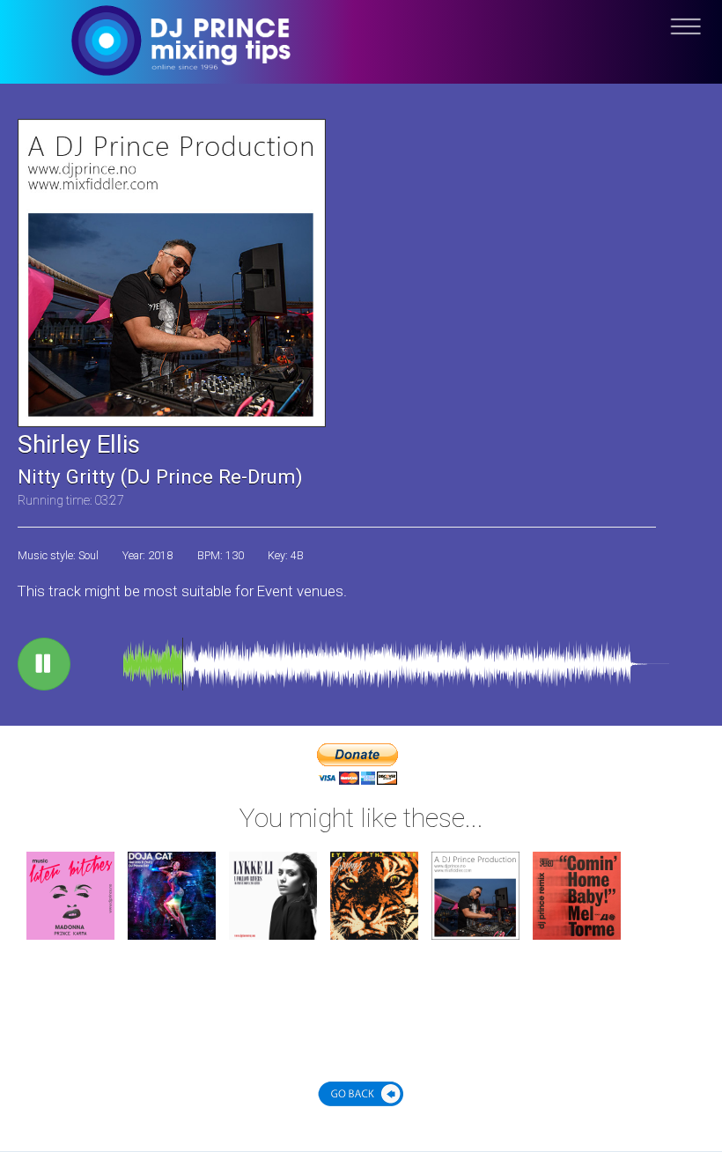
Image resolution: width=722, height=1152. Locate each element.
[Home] (361, 55)
